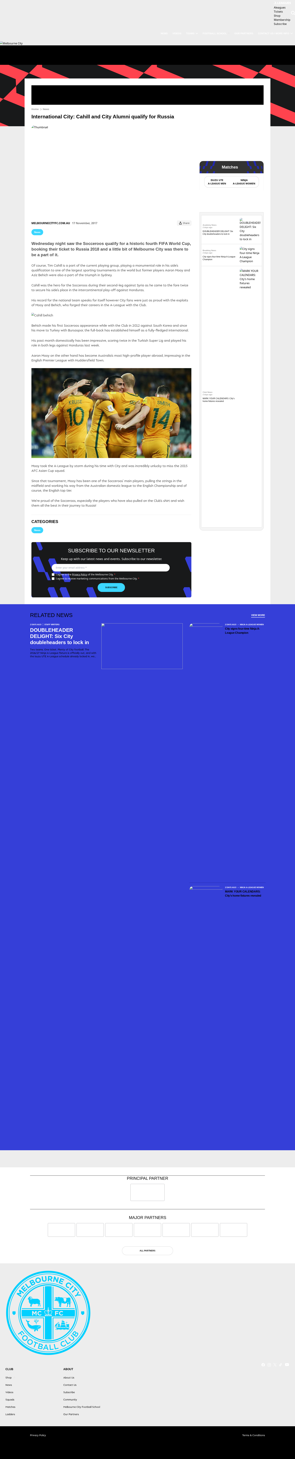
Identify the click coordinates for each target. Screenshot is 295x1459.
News (164, 33)
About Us (68, 1377)
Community (70, 1399)
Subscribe (111, 587)
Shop (8, 1377)
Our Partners (243, 33)
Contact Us (69, 1384)
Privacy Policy (79, 574)
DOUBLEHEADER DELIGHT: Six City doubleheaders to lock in (59, 636)
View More (258, 615)
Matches (10, 1406)
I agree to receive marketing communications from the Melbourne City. (97, 578)
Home (35, 109)
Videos (176, 33)
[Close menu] (284, 1448)
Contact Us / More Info (273, 33)
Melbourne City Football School (81, 1406)
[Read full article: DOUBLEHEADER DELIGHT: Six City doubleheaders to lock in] (250, 229)
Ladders (10, 1414)
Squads (9, 1399)
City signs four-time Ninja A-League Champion (242, 630)
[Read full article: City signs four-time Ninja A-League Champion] (250, 255)
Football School (215, 33)
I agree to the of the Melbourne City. (85, 574)
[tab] (216, 182)
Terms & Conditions (253, 1435)
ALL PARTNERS (147, 1251)
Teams (190, 33)
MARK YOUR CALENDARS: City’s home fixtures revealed (243, 893)
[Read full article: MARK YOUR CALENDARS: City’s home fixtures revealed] (250, 397)
